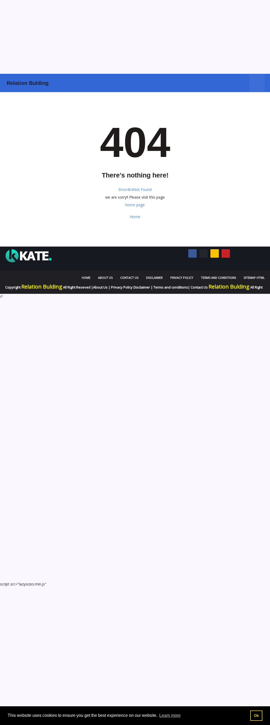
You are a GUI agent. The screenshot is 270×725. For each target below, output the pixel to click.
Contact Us (129, 278)
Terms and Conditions (218, 278)
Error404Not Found (135, 189)
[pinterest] (225, 253)
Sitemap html (254, 278)
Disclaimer (154, 278)
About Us (100, 287)
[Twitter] (203, 253)
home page (135, 204)
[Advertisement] (135, 37)
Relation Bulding (28, 83)
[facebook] (192, 253)
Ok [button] (256, 715)
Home (135, 216)
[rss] (214, 253)
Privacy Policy (181, 278)
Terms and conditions (170, 287)
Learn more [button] (170, 715)
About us (105, 278)
